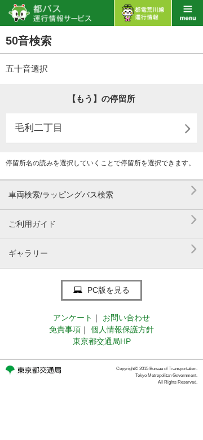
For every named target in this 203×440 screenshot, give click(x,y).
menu (187, 13)
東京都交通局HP (102, 341)
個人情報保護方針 (122, 329)
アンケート (72, 317)
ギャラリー (102, 249)
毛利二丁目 (103, 129)
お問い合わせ (126, 317)
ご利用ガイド (102, 220)
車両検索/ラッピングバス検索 (102, 190)
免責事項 (65, 329)
